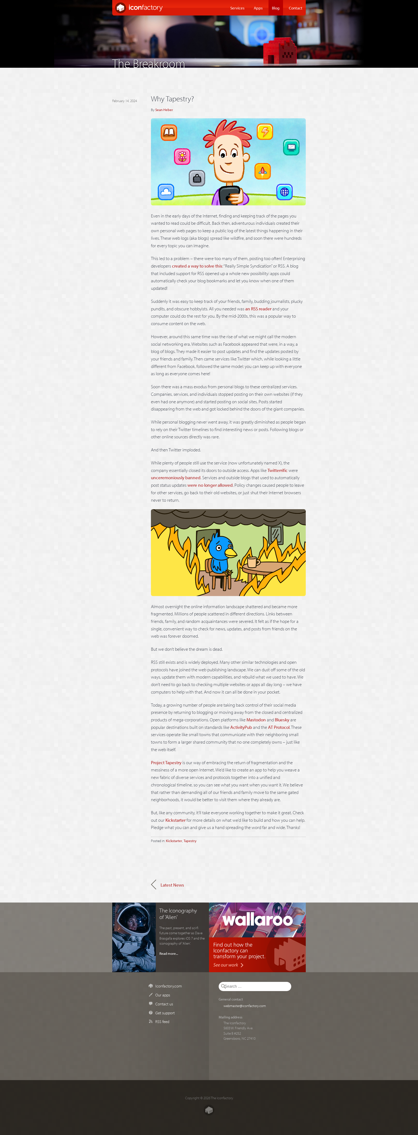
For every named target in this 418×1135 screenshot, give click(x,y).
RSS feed (162, 1021)
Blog (276, 7)
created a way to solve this (197, 266)
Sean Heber (164, 109)
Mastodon (256, 720)
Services (237, 7)
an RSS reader (258, 309)
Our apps (162, 994)
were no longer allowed (210, 485)
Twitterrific (278, 470)
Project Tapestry (166, 762)
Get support (165, 1012)
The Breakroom (148, 62)
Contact (295, 7)
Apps (258, 7)
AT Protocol (279, 727)
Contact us (164, 1003)
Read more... (168, 953)
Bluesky (282, 720)
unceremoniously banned (176, 477)
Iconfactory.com (168, 985)
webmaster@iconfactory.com (245, 1005)
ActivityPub (241, 727)
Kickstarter (175, 820)
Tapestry (190, 840)
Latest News (172, 885)
